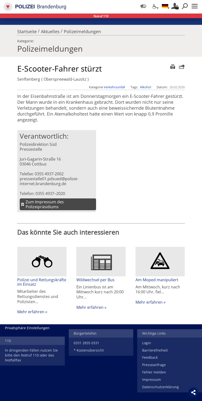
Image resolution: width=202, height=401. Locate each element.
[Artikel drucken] (172, 66)
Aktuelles (50, 30)
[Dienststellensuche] (143, 6)
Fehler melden (154, 372)
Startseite (27, 30)
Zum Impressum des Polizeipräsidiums (45, 204)
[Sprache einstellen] (165, 6)
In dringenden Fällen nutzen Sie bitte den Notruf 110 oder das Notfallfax (31, 355)
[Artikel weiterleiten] (180, 66)
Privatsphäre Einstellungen (27, 328)
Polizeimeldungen (82, 30)
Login (146, 343)
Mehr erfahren (30, 312)
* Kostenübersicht (89, 350)
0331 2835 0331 (86, 343)
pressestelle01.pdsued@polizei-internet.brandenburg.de (49, 181)
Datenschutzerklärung (160, 387)
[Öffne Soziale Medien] (193, 392)
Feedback (150, 357)
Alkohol (145, 87)
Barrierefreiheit (155, 350)
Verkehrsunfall (114, 87)
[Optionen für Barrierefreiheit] (154, 6)
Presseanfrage (154, 364)
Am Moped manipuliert (156, 280)
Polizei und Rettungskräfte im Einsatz (41, 282)
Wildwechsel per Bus (95, 280)
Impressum (151, 379)
